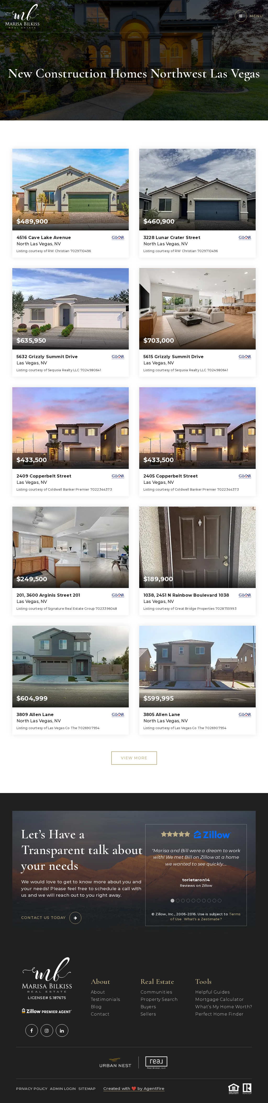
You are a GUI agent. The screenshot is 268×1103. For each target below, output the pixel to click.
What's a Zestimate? (203, 919)
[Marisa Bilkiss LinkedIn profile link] (62, 1030)
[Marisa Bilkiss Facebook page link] (31, 1030)
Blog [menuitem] (96, 1006)
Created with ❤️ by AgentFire (133, 1088)
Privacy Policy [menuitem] (31, 1089)
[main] (134, 396)
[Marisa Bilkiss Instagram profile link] (47, 1030)
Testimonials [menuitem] (105, 999)
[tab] (172, 900)
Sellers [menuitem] (148, 1014)
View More (134, 758)
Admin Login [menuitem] (63, 1089)
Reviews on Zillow (196, 885)
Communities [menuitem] (156, 992)
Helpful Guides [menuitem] (212, 992)
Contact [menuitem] (100, 1014)
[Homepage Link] (22, 15)
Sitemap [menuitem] (87, 1089)
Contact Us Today (43, 917)
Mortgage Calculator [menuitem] (219, 999)
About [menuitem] (98, 992)
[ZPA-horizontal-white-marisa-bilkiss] (47, 1010)
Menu (256, 16)
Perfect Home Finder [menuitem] (219, 1014)
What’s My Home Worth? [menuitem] (223, 1006)
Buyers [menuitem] (148, 1006)
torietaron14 (196, 879)
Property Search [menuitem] (159, 999)
